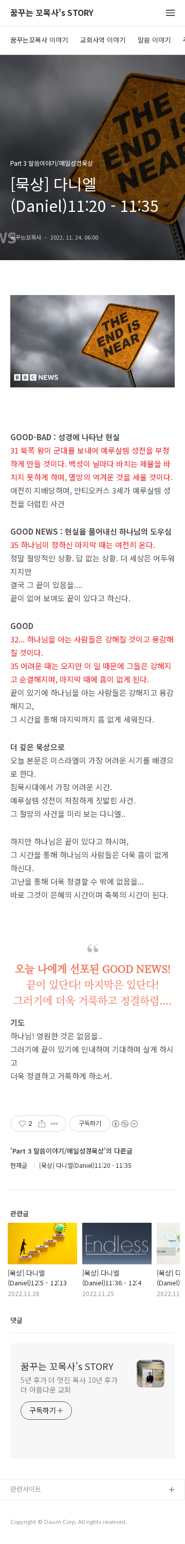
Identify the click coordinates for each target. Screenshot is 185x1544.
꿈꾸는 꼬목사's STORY (52, 13)
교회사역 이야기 (102, 40)
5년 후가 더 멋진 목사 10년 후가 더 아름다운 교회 (69, 1385)
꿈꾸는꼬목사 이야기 (39, 40)
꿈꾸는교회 (26, 1507)
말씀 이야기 (154, 40)
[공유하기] (41, 1123)
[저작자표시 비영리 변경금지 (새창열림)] (124, 1124)
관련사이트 (25, 1489)
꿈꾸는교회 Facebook (42, 1523)
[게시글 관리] (54, 1123)
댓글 (16, 1320)
